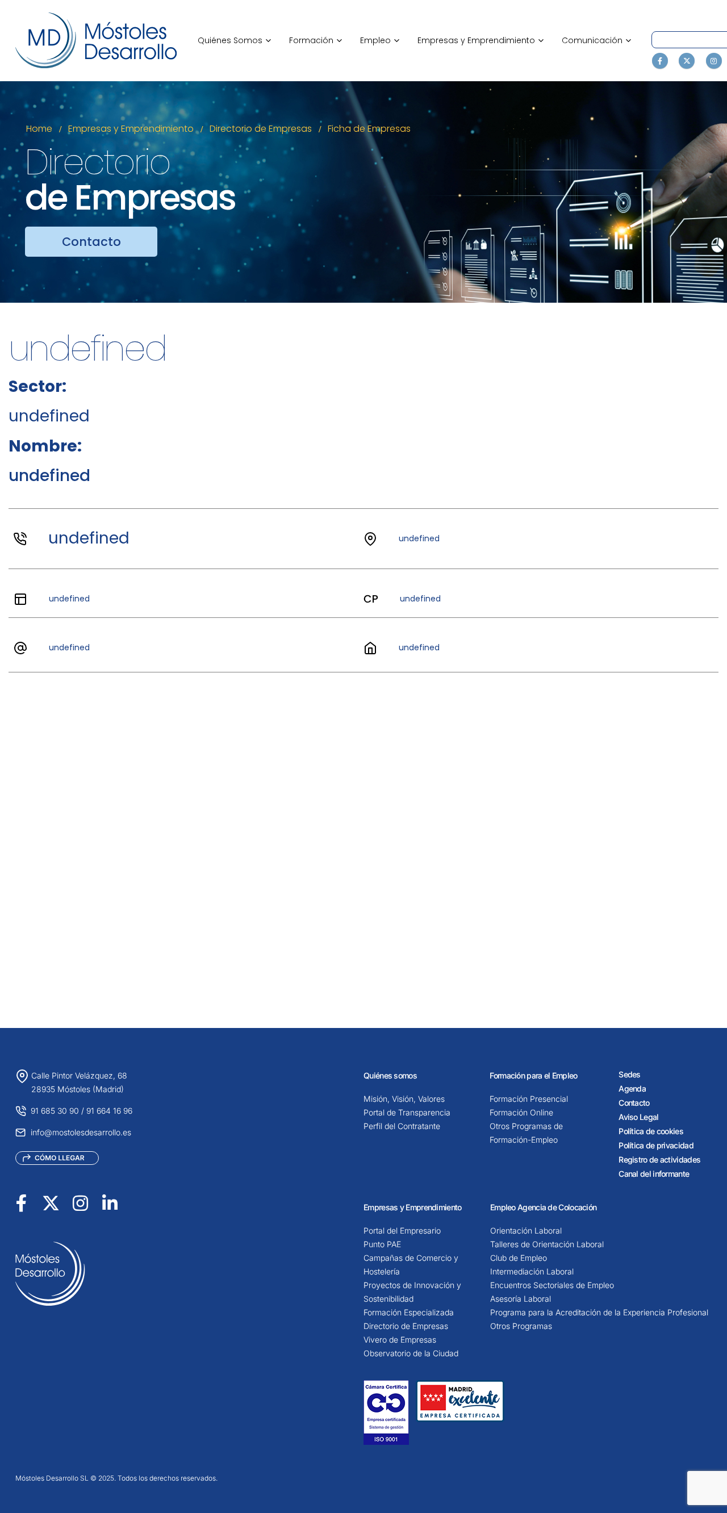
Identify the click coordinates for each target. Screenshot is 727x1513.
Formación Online (521, 1112)
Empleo (379, 40)
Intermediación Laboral (532, 1271)
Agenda (632, 1088)
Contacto (634, 1102)
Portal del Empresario (402, 1230)
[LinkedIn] (109, 1203)
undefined (88, 538)
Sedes (630, 1074)
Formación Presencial (529, 1099)
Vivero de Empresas (400, 1339)
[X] (687, 61)
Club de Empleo (518, 1258)
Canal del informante (654, 1173)
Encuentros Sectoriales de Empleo (552, 1285)
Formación (315, 40)
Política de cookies (651, 1131)
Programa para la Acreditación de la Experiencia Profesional (599, 1312)
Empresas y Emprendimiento (480, 40)
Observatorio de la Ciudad (411, 1353)
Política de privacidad (656, 1145)
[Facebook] (660, 61)
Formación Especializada (409, 1312)
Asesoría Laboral (520, 1298)
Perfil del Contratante (402, 1126)
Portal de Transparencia (407, 1112)
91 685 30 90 (55, 1110)
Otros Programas (521, 1326)
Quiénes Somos (234, 40)
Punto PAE (382, 1244)
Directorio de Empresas (406, 1326)
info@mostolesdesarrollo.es (81, 1132)
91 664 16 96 (109, 1110)
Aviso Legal (638, 1117)
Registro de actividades (659, 1159)
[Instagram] (714, 61)
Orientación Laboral (526, 1230)
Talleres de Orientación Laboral (547, 1244)
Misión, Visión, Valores (404, 1099)
